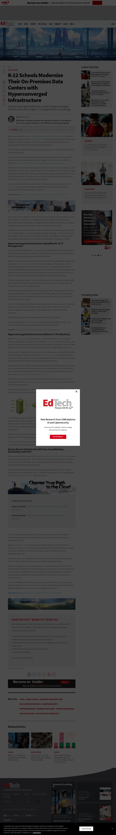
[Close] (112, 828)
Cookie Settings (86, 829)
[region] (58, 829)
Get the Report (58, 437)
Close (76, 391)
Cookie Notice (37, 833)
